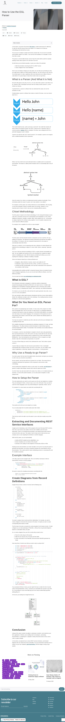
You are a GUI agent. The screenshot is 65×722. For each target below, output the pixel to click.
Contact (46, 2)
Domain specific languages (9, 664)
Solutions (19, 2)
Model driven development (17, 674)
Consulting (14, 662)
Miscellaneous (6, 674)
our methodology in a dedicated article (32, 276)
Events (22, 664)
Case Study (13, 660)
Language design (15, 666)
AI (3, 660)
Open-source (6, 676)
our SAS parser (47, 366)
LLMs (15, 672)
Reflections (17, 676)
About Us (36, 2)
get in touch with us (31, 644)
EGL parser (32, 46)
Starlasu (22, 130)
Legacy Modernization (8, 672)
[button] (4, 33)
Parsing (4, 27)
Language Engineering (8, 668)
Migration (21, 672)
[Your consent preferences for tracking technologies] (2, 720)
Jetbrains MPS (6, 666)
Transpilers (17, 678)
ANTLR (7, 660)
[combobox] (29, 689)
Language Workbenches (8, 670)
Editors (18, 664)
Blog (42, 2)
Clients (31, 2)
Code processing (6, 662)
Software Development (8, 678)
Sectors (25, 2)
